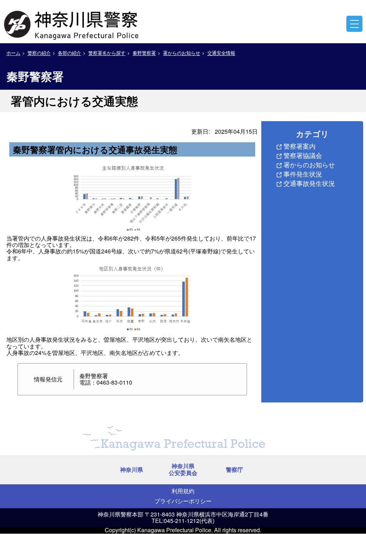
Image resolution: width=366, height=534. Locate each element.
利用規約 (183, 491)
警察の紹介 (39, 52)
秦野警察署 (144, 52)
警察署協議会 (302, 155)
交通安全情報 (221, 52)
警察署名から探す (106, 52)
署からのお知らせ (181, 52)
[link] (72, 23)
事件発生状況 (302, 173)
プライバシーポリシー (183, 501)
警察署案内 (299, 145)
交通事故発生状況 (309, 183)
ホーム (13, 52)
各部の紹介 (69, 52)
